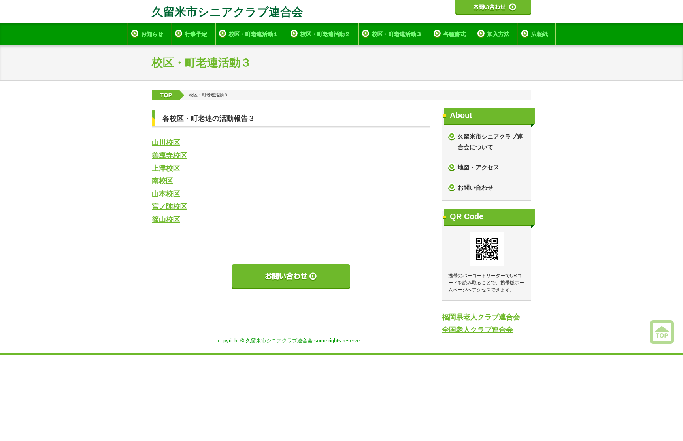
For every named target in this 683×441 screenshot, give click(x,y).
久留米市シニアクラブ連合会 (227, 12)
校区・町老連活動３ (397, 34)
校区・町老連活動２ (325, 34)
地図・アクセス (478, 167)
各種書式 (454, 34)
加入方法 (498, 34)
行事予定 (196, 34)
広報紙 (539, 34)
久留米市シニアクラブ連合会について (490, 141)
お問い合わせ (475, 187)
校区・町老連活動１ (254, 34)
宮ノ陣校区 (169, 206)
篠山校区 (166, 219)
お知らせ (152, 34)
